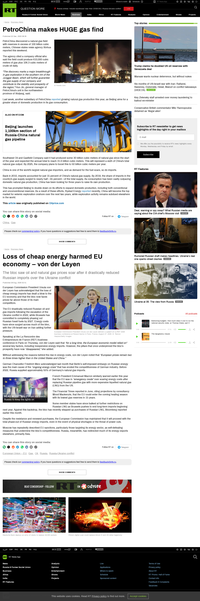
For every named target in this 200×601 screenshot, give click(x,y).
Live (102, 564)
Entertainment (163, 15)
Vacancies (153, 586)
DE (21, 2)
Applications (105, 567)
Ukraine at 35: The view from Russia (154, 301)
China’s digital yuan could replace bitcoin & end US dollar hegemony (95, 535)
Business (76, 15)
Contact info (154, 578)
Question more (33, 8)
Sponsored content (108, 578)
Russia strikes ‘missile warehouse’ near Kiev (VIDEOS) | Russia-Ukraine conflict (89, 9)
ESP (11, 2)
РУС (16, 2)
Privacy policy (154, 567)
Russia (43, 453)
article (12, 203)
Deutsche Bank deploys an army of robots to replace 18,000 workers (30, 535)
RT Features (116, 15)
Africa (101, 15)
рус (16, 549)
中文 (34, 2)
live (128, 9)
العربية (5, 2)
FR (25, 2)
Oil (36, 453)
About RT (153, 571)
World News (60, 15)
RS (30, 2)
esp (11, 549)
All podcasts (191, 314)
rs (30, 549)
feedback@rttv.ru (108, 231)
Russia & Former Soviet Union (35, 15)
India (89, 15)
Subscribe (148, 154)
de (21, 549)
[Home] (9, 10)
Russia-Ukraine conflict (61, 453)
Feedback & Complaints (159, 582)
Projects (192, 15)
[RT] (55, 2)
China (6, 222)
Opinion (146, 15)
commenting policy (31, 231)
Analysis (131, 15)
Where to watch (106, 571)
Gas (13, 222)
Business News (17, 22)
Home (6, 22)
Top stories (140, 23)
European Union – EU (15, 453)
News (5, 564)
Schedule (104, 575)
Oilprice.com (56, 203)
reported (56, 99)
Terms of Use (154, 564)
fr (26, 549)
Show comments (67, 242)
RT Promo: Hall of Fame (159, 575)
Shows (178, 15)
